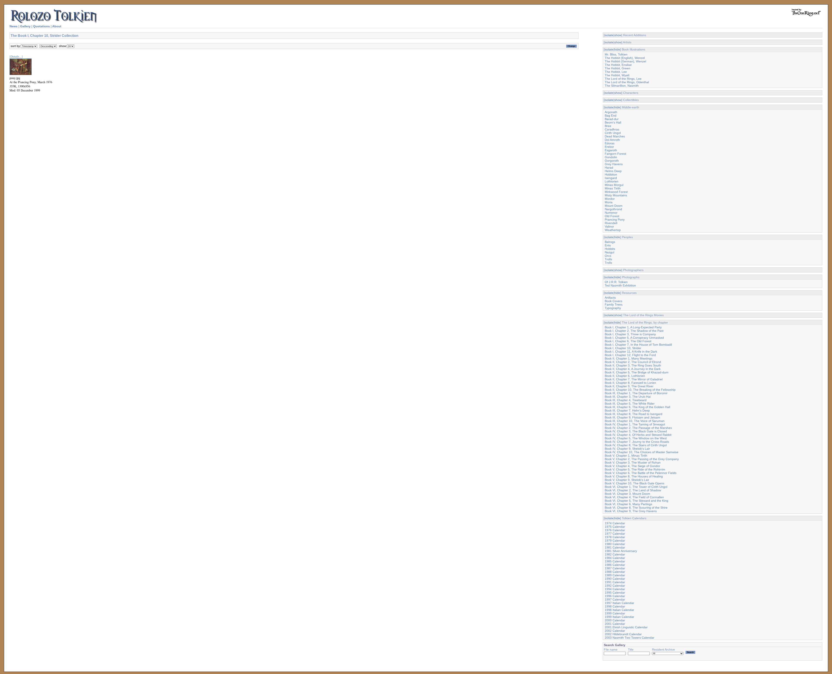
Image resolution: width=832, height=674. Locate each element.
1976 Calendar (615, 530)
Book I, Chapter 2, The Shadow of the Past (634, 330)
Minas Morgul (614, 185)
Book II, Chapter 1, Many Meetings (628, 358)
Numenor (611, 212)
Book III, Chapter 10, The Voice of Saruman (635, 421)
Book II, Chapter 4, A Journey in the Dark (633, 369)
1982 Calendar (615, 554)
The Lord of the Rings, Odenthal (627, 82)
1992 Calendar (615, 585)
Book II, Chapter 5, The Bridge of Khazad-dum (636, 372)
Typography (613, 308)
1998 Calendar (615, 606)
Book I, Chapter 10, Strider (623, 348)
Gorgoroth (612, 160)
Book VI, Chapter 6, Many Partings (628, 504)
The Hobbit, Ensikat (618, 65)
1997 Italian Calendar (619, 603)
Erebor (609, 146)
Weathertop (613, 230)
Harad (609, 167)
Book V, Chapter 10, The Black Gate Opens (634, 483)
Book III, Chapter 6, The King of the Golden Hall (637, 407)
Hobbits (610, 249)
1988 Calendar (615, 571)
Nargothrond (613, 209)
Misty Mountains (616, 195)
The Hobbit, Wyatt (617, 75)
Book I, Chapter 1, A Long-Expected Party (633, 327)
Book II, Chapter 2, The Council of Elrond (633, 362)
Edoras (609, 143)
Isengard (611, 178)
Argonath (611, 112)
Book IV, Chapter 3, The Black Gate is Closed (636, 431)
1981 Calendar (615, 547)
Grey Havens (614, 164)
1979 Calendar (615, 540)
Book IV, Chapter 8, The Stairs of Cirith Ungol (636, 445)
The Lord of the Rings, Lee (623, 78)
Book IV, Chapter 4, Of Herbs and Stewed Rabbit (638, 434)
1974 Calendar (615, 523)
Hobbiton (611, 174)
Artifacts (610, 297)
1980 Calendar (615, 544)
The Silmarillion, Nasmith (622, 85)
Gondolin (611, 157)
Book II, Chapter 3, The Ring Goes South (633, 365)
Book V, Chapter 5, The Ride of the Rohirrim (635, 469)
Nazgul (609, 252)
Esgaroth (611, 150)
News (14, 26)
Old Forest (612, 216)
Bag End (610, 115)
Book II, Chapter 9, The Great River (629, 386)
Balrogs (610, 242)
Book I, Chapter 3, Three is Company (630, 334)
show (617, 35)
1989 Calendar (615, 575)
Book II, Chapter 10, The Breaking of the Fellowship (640, 389)
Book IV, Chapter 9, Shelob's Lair (627, 448)
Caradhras (612, 129)
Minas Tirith (613, 188)
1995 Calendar (615, 592)
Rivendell (611, 223)
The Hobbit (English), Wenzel (625, 58)
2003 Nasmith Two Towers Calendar (629, 637)
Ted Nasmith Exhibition (620, 285)
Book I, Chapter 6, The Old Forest (628, 341)
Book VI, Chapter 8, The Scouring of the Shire (636, 507)
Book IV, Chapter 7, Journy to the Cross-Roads (637, 441)
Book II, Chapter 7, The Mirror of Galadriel (634, 379)
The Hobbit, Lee (616, 71)
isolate (608, 35)
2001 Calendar (615, 623)
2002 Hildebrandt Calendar (623, 634)
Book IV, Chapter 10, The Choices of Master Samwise (641, 452)
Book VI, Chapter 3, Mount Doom (627, 493)
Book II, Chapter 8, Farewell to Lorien (630, 382)
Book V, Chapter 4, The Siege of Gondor (632, 466)
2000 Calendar (615, 620)
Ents (608, 245)
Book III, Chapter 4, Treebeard (626, 400)
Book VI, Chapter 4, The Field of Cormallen (634, 497)
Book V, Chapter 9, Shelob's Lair (627, 480)
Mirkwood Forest (616, 192)
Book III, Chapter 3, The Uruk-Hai (628, 396)
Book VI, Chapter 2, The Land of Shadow (633, 490)
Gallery (25, 26)
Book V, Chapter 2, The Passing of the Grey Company (642, 459)
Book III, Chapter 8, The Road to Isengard (633, 414)
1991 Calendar (615, 582)
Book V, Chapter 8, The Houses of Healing (634, 476)
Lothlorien (611, 181)
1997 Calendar (615, 599)
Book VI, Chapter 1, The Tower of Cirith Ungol (636, 486)
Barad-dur (612, 119)
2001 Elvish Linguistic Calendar (626, 627)
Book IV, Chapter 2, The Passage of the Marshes (638, 428)
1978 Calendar (615, 537)
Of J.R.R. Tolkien (616, 282)
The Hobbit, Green (617, 68)
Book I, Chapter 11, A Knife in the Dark (631, 351)
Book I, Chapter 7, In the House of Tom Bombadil (638, 344)
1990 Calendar (615, 578)
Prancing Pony (615, 219)
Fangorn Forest (615, 153)
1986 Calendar (615, 565)
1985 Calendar (615, 561)
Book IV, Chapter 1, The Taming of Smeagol (635, 424)
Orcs (608, 255)
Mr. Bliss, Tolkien (616, 54)
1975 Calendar (615, 526)
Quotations (41, 26)
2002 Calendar (615, 630)
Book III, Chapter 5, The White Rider (630, 403)
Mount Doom (613, 205)
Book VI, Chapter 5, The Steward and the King (636, 500)
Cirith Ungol (613, 133)
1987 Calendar (615, 568)
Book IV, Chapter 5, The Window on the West (636, 438)
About (56, 26)
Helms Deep (613, 171)
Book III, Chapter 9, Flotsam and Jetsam (632, 417)
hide (617, 49)
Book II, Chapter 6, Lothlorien (625, 376)
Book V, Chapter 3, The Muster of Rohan (633, 462)
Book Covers (613, 301)
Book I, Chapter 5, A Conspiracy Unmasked (634, 337)
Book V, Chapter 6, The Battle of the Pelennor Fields (640, 473)
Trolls (608, 259)
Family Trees (613, 304)
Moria (609, 202)
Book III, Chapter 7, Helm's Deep (627, 410)
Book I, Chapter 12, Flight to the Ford (630, 355)
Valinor (609, 226)
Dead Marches (615, 136)
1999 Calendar (615, 613)
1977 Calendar (615, 533)
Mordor (610, 198)
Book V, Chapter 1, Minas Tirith (626, 455)
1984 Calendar (615, 558)
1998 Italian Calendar (619, 610)
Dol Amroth (612, 140)
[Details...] (16, 56)
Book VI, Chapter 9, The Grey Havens (631, 511)
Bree (608, 126)
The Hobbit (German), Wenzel (625, 61)
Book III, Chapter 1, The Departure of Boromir (636, 393)
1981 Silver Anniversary (621, 551)
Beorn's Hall (613, 122)
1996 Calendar (615, 596)
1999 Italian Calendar (619, 617)
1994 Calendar (615, 589)
